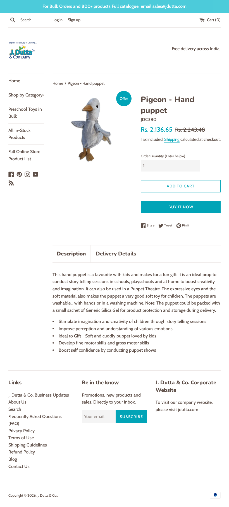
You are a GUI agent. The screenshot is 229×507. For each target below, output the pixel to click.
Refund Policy (21, 452)
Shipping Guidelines (27, 445)
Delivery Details (116, 253)
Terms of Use (21, 437)
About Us (17, 402)
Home (14, 80)
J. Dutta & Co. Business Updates (38, 395)
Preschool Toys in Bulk (25, 113)
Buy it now (180, 206)
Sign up (74, 19)
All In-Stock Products (19, 134)
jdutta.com (188, 409)
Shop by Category (26, 95)
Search (14, 409)
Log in (58, 19)
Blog (12, 459)
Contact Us (19, 466)
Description (71, 253)
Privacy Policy (21, 430)
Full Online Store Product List (24, 155)
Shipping (172, 139)
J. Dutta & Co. (47, 495)
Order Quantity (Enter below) (163, 156)
